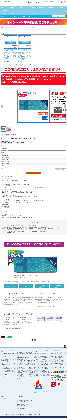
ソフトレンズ (4, 10)
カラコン (3, 13)
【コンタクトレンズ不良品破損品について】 (41, 351)
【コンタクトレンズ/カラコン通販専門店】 (8, 351)
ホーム (2, 16)
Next (65, 106)
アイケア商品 (31, 13)
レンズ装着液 (22, 13)
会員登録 (52, 1)
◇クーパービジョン (21, 27)
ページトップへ (65, 346)
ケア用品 (12, 13)
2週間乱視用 (41, 7)
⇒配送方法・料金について (22, 376)
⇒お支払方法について (55, 367)
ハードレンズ (61, 7)
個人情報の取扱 (37, 414)
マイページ (12, 16)
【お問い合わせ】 (21, 396)
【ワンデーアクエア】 (30, 27)
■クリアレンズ (6, 27)
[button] (2, 50)
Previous (2, 106)
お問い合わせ (64, 2)
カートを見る (31, 16)
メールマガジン (63, 1)
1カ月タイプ (22, 7)
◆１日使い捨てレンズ (13, 27)
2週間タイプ (13, 7)
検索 (66, 16)
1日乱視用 (32, 7)
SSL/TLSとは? (4, 377)
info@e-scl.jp (23, 408)
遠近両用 (51, 7)
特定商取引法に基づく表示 (26, 414)
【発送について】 (21, 350)
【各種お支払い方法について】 (57, 350)
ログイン (47, 1)
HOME (1, 27)
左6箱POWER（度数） (5, 159)
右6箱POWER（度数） (5, 155)
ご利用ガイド (57, 1)
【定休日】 (3, 396)
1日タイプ (3, 7)
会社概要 (10, 414)
